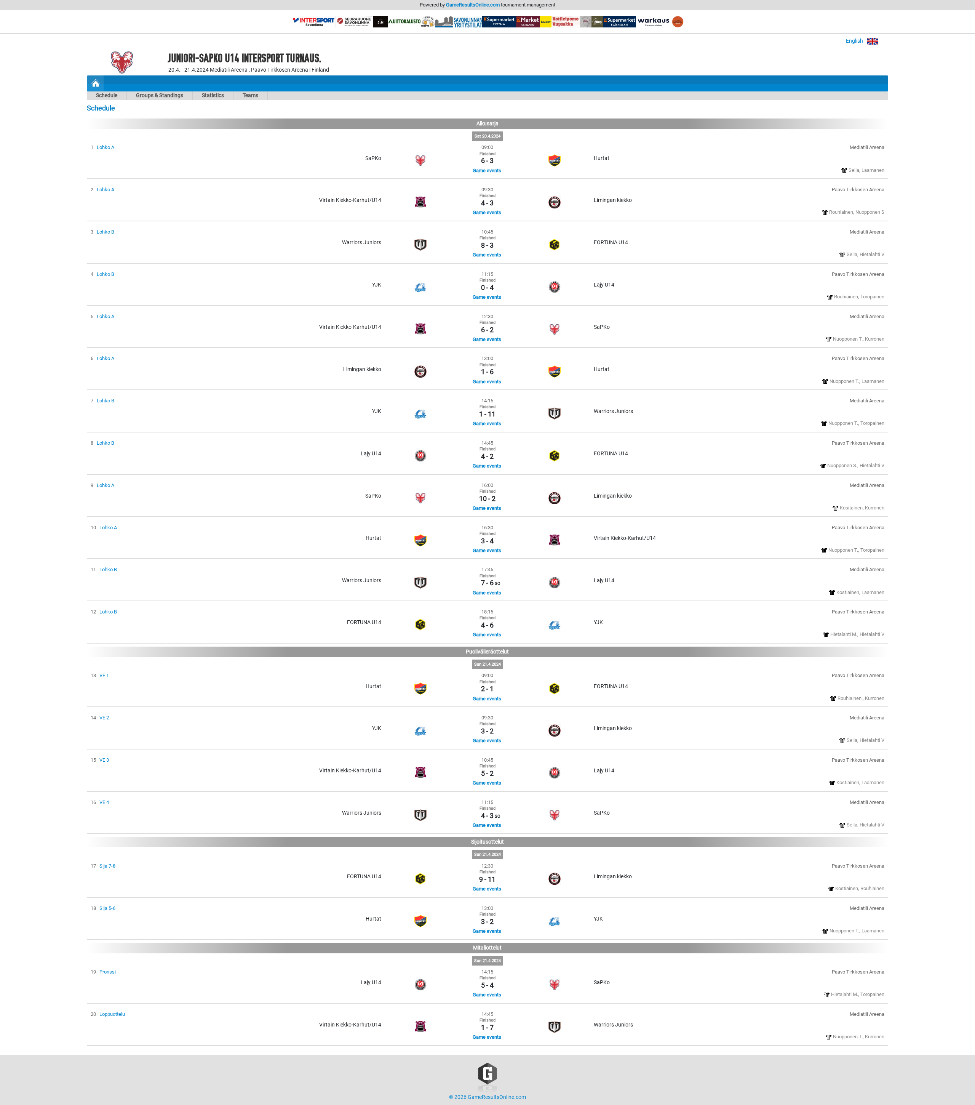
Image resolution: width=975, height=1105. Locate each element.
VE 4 (104, 802)
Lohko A (105, 147)
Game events (487, 170)
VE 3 (104, 760)
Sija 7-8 (107, 866)
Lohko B (105, 232)
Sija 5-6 (107, 908)
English (855, 41)
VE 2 (104, 718)
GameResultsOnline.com (473, 5)
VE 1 (104, 675)
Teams (250, 95)
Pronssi (107, 972)
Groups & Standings (159, 95)
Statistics (213, 95)
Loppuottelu (112, 1014)
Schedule (106, 95)
